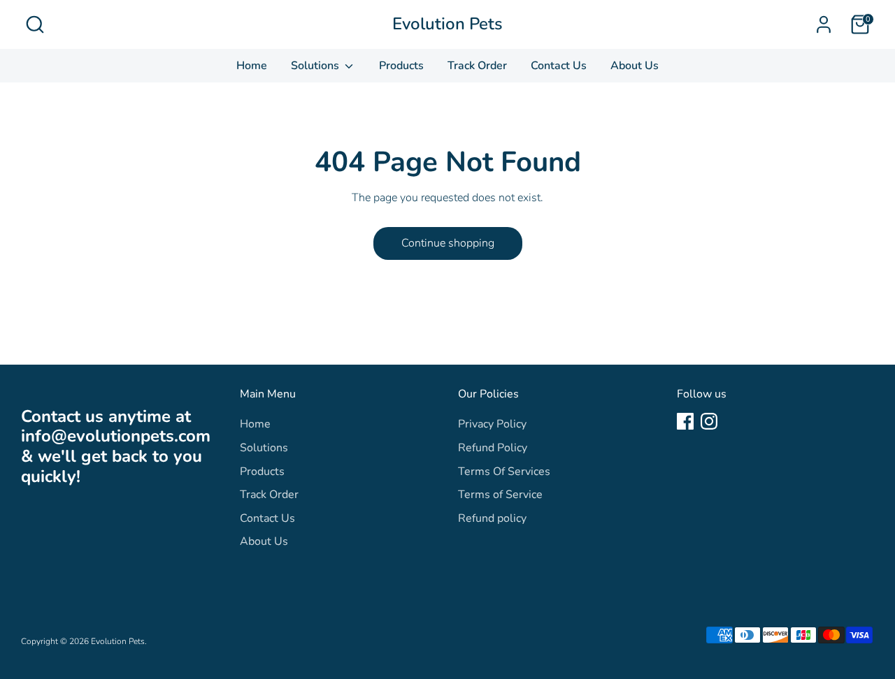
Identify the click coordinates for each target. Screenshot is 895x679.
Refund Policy (492, 447)
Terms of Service (500, 494)
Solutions (316, 65)
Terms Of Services (504, 471)
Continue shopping (447, 243)
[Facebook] (685, 421)
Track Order (477, 65)
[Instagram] (709, 421)
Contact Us (559, 65)
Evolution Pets (447, 24)
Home (251, 65)
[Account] (824, 24)
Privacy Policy (492, 424)
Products (401, 65)
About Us (634, 65)
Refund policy (492, 518)
